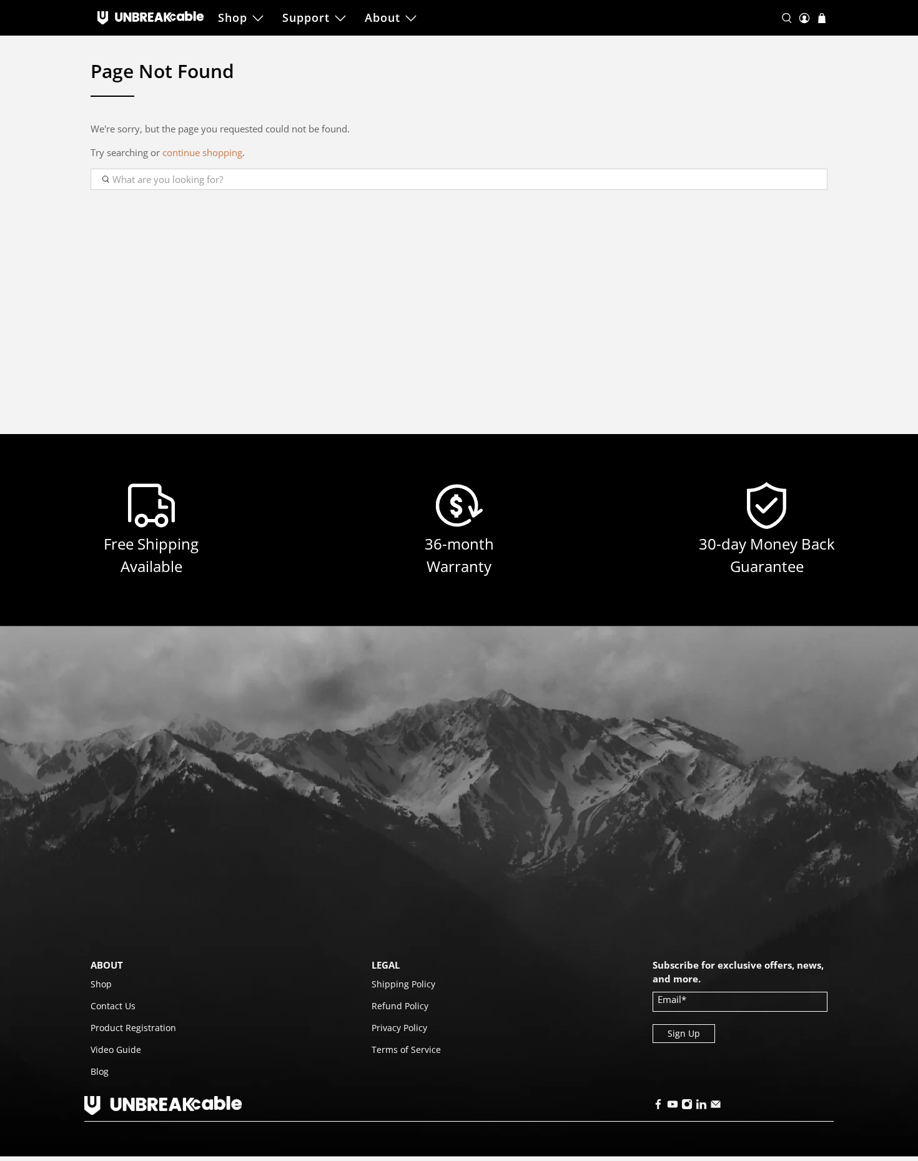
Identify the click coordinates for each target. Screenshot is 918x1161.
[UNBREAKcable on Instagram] (687, 1106)
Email (672, 999)
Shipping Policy (403, 984)
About (382, 17)
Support (306, 17)
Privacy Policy (399, 1028)
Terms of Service (406, 1049)
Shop (232, 17)
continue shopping (202, 152)
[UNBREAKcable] (150, 17)
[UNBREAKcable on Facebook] (658, 1106)
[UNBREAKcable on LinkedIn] (701, 1106)
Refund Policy (400, 1006)
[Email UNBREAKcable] (715, 1106)
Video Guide (116, 1049)
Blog (100, 1071)
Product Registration (133, 1028)
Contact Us (113, 1006)
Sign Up (684, 1033)
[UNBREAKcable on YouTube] (672, 1106)
